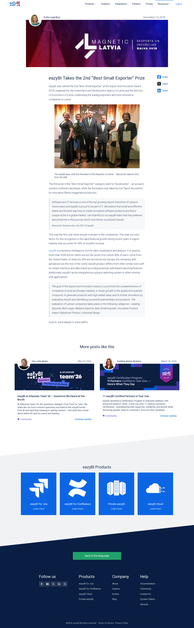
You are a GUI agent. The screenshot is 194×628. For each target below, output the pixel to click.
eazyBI (52, 250)
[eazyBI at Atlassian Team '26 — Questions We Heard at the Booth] (54, 377)
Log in (179, 4)
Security (144, 604)
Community (145, 588)
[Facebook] (41, 584)
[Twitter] (53, 584)
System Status (147, 599)
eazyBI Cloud (85, 594)
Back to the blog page (97, 555)
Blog (114, 599)
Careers (116, 588)
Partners (136, 4)
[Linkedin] (59, 584)
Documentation (147, 583)
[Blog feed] (64, 584)
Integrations (121, 4)
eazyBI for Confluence (90, 588)
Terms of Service (106, 623)
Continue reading (83, 419)
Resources (163, 4)
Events (115, 594)
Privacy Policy (121, 623)
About (115, 583)
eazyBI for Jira (86, 583)
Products (89, 4)
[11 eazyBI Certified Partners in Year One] (139, 377)
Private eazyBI (86, 599)
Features (105, 4)
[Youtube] (47, 584)
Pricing (149, 4)
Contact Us (145, 594)
